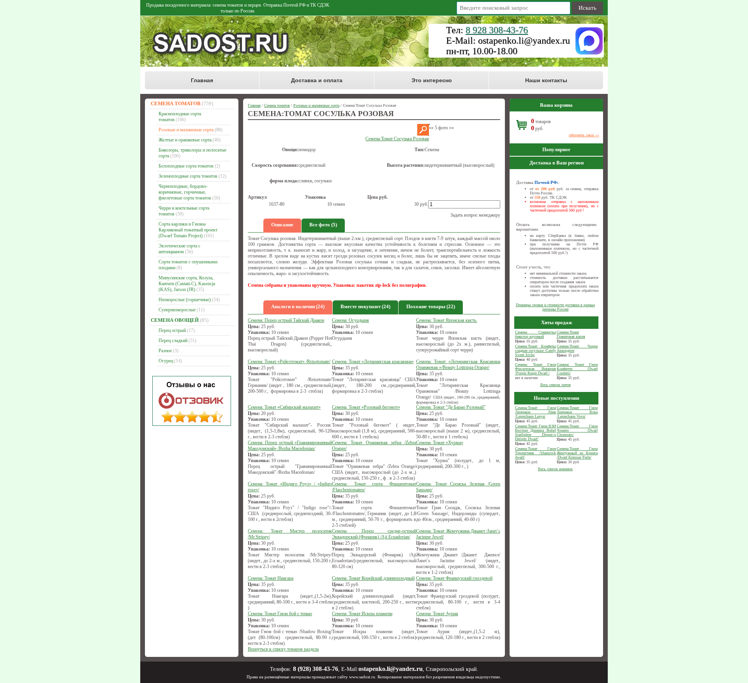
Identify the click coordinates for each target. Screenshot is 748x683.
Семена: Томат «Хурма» (439, 442)
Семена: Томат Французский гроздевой (454, 578)
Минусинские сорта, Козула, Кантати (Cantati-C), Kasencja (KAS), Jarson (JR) (187, 283)
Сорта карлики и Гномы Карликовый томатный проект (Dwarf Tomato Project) (188, 229)
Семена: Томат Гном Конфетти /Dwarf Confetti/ (577, 368)
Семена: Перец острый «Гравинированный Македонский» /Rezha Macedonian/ (290, 445)
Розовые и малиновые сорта (186, 129)
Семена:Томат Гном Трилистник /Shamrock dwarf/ (535, 453)
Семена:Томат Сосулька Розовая (397, 138)
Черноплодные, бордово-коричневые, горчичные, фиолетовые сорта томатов (185, 192)
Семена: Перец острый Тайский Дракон (286, 320)
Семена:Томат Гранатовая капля (571, 334)
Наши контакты (546, 80)
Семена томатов (176, 103)
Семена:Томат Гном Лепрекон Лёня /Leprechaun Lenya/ (535, 412)
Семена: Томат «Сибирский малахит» (284, 407)
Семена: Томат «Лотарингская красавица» (373, 361)
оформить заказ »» (584, 135)
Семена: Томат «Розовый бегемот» (366, 407)
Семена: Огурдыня (350, 320)
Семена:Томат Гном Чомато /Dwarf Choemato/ (577, 430)
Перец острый (172, 330)
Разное (165, 350)
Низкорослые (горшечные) (185, 299)
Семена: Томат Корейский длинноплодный (373, 578)
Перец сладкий (173, 340)
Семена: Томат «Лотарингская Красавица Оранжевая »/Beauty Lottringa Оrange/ (458, 364)
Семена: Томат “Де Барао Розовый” (450, 407)
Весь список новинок (555, 469)
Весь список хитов (555, 385)
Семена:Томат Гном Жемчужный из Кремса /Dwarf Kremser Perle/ (577, 453)
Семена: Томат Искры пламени (362, 613)
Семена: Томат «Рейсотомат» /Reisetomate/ (289, 361)
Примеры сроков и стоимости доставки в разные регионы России (555, 307)
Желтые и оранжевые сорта (185, 140)
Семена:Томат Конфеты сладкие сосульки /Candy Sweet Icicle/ (535, 350)
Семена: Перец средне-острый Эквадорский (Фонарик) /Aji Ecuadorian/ (374, 534)
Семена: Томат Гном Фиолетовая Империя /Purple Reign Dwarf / (535, 368)
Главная (202, 80)
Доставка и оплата (316, 80)
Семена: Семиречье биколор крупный (535, 334)
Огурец (166, 361)
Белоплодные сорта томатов (186, 166)
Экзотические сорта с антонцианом (179, 248)
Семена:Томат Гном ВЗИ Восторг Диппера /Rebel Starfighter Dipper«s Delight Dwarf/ (535, 432)
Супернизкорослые (177, 309)
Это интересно (431, 80)
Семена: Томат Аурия (437, 613)
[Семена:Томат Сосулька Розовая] (423, 134)
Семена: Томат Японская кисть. (446, 320)
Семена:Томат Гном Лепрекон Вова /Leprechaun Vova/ (577, 412)
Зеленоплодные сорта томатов (188, 176)
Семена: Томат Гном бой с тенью (280, 613)
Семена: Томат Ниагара (270, 578)
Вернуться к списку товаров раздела (283, 649)
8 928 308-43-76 (497, 30)
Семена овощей (175, 320)
